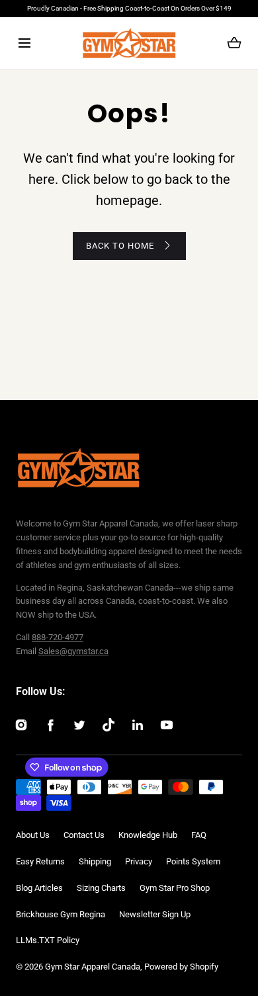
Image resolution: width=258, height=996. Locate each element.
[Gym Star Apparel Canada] (129, 43)
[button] (24, 43)
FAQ (198, 835)
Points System (193, 861)
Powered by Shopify (181, 967)
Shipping (95, 861)
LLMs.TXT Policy (47, 940)
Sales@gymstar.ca (73, 651)
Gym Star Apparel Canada (92, 967)
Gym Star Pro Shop (175, 888)
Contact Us (84, 835)
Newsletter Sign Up (155, 914)
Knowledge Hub (147, 835)
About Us (33, 835)
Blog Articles (39, 888)
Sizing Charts (101, 888)
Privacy (138, 861)
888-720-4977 (57, 637)
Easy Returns (40, 861)
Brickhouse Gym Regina (60, 914)
